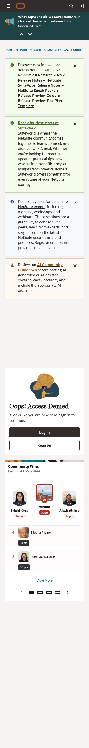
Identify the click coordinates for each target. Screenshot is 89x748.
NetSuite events (31, 206)
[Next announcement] (30, 34)
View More (45, 580)
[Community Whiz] (31, 592)
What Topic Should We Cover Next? (45, 16)
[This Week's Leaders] (40, 592)
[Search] (71, 6)
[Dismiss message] (75, 66)
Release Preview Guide (37, 95)
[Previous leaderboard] (21, 592)
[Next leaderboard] (67, 592)
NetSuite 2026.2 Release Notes (41, 77)
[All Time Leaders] (57, 592)
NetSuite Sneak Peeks (36, 90)
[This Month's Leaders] (49, 592)
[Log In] (81, 6)
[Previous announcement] (21, 34)
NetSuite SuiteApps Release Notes (39, 83)
